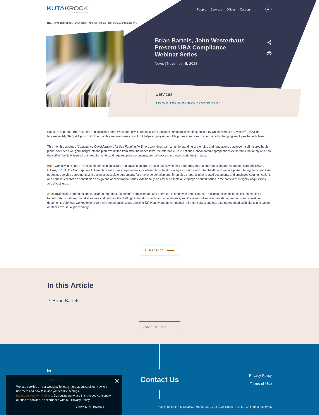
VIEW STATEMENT (90, 406)
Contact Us (159, 380)
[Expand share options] (269, 42)
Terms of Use (261, 384)
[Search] (268, 9)
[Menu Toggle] (258, 9)
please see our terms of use (34, 395)
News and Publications (64, 23)
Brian (50, 165)
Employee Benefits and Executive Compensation (188, 102)
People (201, 9)
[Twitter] (269, 62)
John (50, 193)
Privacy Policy (260, 375)
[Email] (269, 79)
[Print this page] (269, 54)
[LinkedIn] (269, 71)
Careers (245, 9)
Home (50, 23)
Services (216, 9)
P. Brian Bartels (63, 300)
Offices (231, 9)
